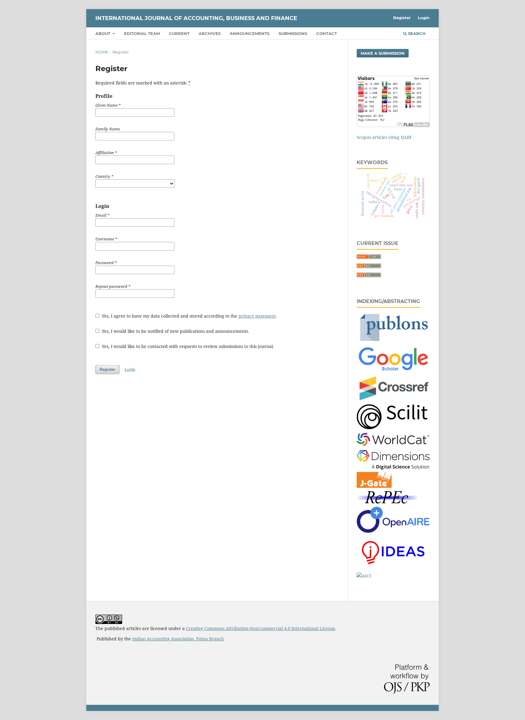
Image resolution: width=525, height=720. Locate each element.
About (103, 33)
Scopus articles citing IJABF (384, 137)
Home (101, 52)
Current (179, 33)
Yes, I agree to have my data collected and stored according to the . (189, 316)
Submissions (293, 33)
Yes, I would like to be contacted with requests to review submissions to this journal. (187, 346)
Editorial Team (142, 33)
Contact (326, 33)
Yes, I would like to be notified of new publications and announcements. (175, 331)
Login (424, 17)
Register (402, 17)
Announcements (249, 33)
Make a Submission (383, 53)
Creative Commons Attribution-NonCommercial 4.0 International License (260, 628)
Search (416, 33)
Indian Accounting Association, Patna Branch (178, 639)
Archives (210, 33)
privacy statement (257, 316)
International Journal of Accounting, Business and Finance (196, 18)
